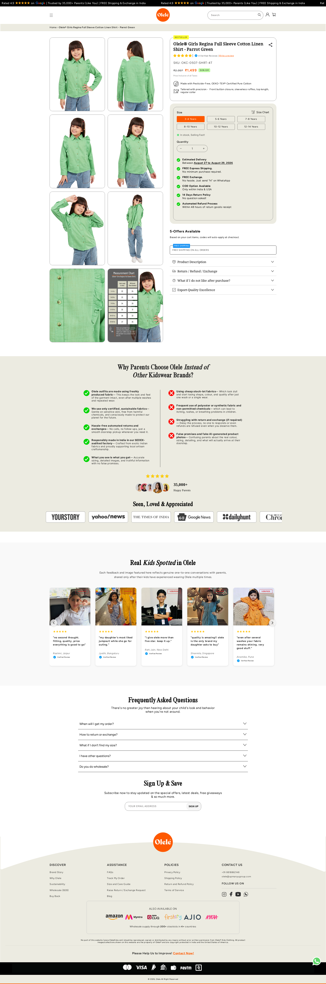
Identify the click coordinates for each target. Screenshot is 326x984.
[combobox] (235, 15)
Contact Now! (183, 953)
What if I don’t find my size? (98, 745)
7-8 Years (251, 119)
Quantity (182, 141)
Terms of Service (174, 890)
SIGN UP (193, 806)
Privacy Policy (172, 872)
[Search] (259, 14)
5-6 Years (221, 119)
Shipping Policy (173, 878)
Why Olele (55, 878)
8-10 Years (190, 126)
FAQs (110, 872)
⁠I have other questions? (95, 756)
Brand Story (56, 872)
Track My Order (116, 878)
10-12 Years (221, 126)
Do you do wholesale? (94, 767)
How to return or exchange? (98, 734)
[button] (182, 55)
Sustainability (57, 884)
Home (53, 27)
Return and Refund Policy (179, 884)
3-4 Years (190, 119)
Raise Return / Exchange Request (126, 890)
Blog (109, 896)
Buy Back (55, 896)
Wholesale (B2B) (59, 890)
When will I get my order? (96, 724)
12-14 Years (251, 126)
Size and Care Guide (118, 884)
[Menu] (51, 15)
